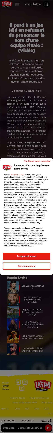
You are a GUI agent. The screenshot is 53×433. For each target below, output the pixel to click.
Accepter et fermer (26, 256)
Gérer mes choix (26, 266)
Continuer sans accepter (37, 161)
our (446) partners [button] (17, 174)
